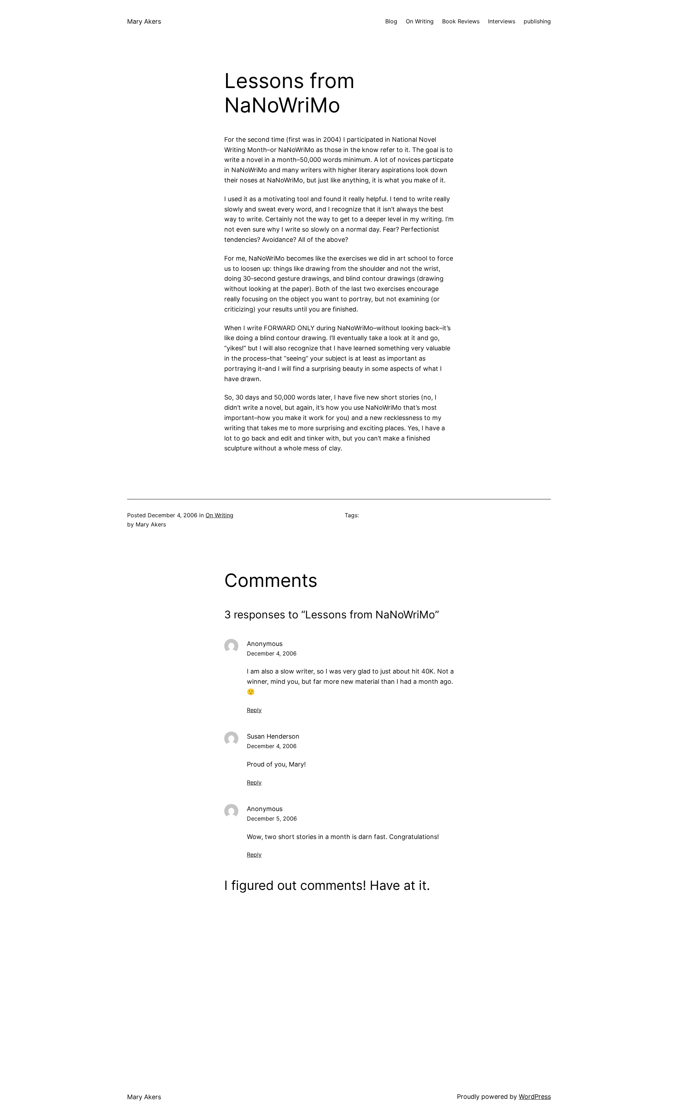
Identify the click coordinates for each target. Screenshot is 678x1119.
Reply (254, 709)
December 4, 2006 (272, 653)
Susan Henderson (273, 736)
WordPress (535, 1096)
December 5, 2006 (272, 818)
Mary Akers (144, 21)
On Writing (219, 515)
